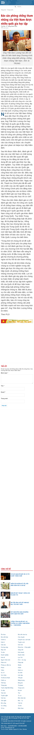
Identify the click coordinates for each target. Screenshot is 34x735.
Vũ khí (20, 705)
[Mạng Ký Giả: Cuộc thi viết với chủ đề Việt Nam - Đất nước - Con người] (17, 321)
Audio (19, 667)
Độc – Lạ (20, 700)
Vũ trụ (2, 708)
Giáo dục (3, 644)
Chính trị (3, 639)
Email (3, 392)
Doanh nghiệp (4, 655)
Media (19, 665)
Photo (2, 667)
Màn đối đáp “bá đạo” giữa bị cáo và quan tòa (20, 594)
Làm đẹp (20, 675)
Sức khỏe (3, 675)
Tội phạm (20, 685)
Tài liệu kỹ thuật (5, 677)
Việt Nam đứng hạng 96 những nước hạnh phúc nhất (19, 613)
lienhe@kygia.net (9, 727)
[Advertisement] (17, 346)
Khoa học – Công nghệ (24, 647)
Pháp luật (20, 662)
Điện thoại (20, 708)
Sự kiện (20, 672)
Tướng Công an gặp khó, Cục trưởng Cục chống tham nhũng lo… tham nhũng (20, 623)
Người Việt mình (5, 660)
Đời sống (3, 703)
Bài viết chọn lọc (22, 634)
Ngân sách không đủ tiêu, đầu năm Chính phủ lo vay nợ (19, 584)
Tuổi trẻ (20, 703)
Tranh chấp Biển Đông (7, 688)
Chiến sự (3, 680)
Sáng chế (20, 649)
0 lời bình (5, 28)
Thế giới (20, 677)
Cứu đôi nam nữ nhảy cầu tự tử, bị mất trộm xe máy (20, 575)
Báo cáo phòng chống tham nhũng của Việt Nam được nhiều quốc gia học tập (17, 19)
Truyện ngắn (4, 695)
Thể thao (3, 683)
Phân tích (3, 662)
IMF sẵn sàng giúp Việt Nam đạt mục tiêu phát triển (20, 603)
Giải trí (3, 642)
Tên (2, 386)
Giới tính (20, 644)
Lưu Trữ (20, 657)
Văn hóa (3, 698)
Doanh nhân (21, 655)
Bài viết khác (4, 637)
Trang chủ (3, 9)
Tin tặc (3, 652)
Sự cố (2, 672)
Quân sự (20, 670)
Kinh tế (3, 657)
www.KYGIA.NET (20, 723)
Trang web (4, 398)
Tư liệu (3, 690)
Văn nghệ (3, 700)
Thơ (19, 693)
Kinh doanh (21, 652)
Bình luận (4, 373)
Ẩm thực (3, 634)
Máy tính (3, 649)
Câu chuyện (21, 637)
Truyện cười (21, 642)
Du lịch (20, 690)
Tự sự (19, 695)
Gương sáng (4, 647)
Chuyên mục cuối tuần (24, 639)
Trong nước (10, 9)
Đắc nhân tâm (22, 698)
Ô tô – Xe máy (22, 660)
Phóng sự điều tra (6, 665)
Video (2, 670)
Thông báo (4, 685)
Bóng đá (20, 683)
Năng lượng (21, 680)
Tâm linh (3, 693)
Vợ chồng (3, 705)
